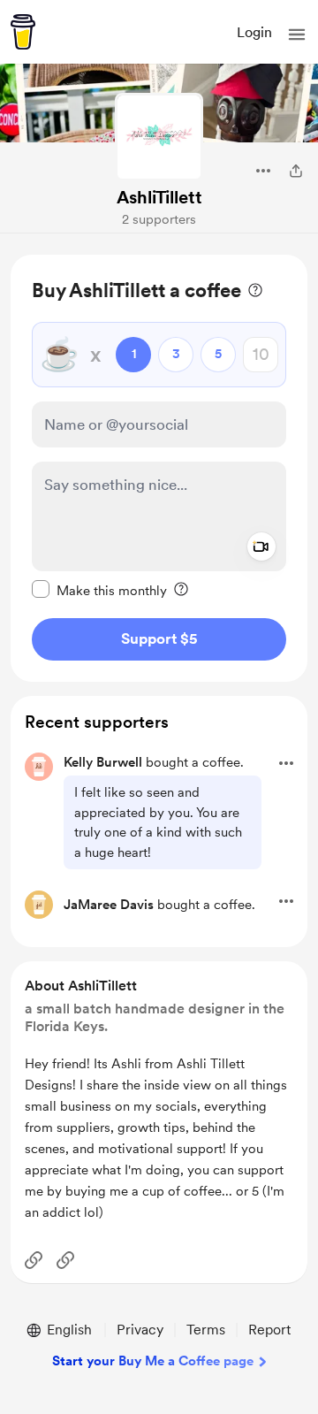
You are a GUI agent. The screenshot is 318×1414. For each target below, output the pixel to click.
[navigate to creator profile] (159, 137)
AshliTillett (159, 197)
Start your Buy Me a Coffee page (153, 1361)
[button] (296, 34)
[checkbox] (99, 589)
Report (269, 1329)
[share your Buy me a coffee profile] (296, 171)
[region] (159, 468)
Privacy (140, 1329)
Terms (205, 1329)
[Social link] (33, 1260)
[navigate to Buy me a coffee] (23, 32)
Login (254, 32)
